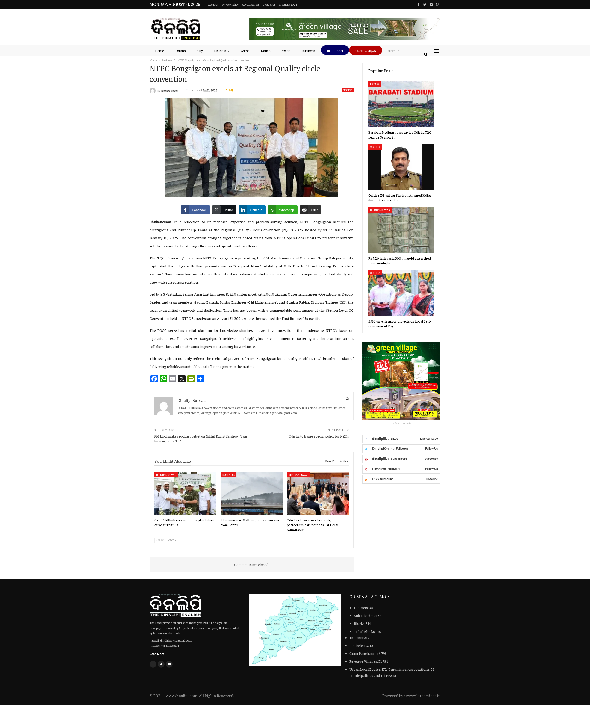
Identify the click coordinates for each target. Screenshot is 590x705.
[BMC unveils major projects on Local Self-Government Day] (401, 293)
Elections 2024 (288, 4)
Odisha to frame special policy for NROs (319, 436)
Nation (266, 51)
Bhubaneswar (166, 475)
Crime (245, 51)
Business (308, 51)
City (200, 51)
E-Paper (337, 51)
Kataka (375, 84)
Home (159, 51)
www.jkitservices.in (423, 695)
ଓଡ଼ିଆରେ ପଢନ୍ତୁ (365, 51)
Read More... (158, 654)
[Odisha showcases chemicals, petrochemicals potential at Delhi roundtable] (318, 493)
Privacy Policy (230, 4)
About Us (213, 4)
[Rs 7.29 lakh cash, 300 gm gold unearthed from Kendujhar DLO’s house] (401, 230)
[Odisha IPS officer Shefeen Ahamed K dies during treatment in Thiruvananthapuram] (401, 167)
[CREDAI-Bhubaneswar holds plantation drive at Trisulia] (185, 493)
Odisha (181, 51)
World (286, 51)
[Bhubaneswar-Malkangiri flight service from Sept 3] (252, 493)
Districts (220, 51)
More (391, 51)
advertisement (250, 4)
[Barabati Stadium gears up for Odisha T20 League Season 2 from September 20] (401, 104)
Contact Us (269, 4)
